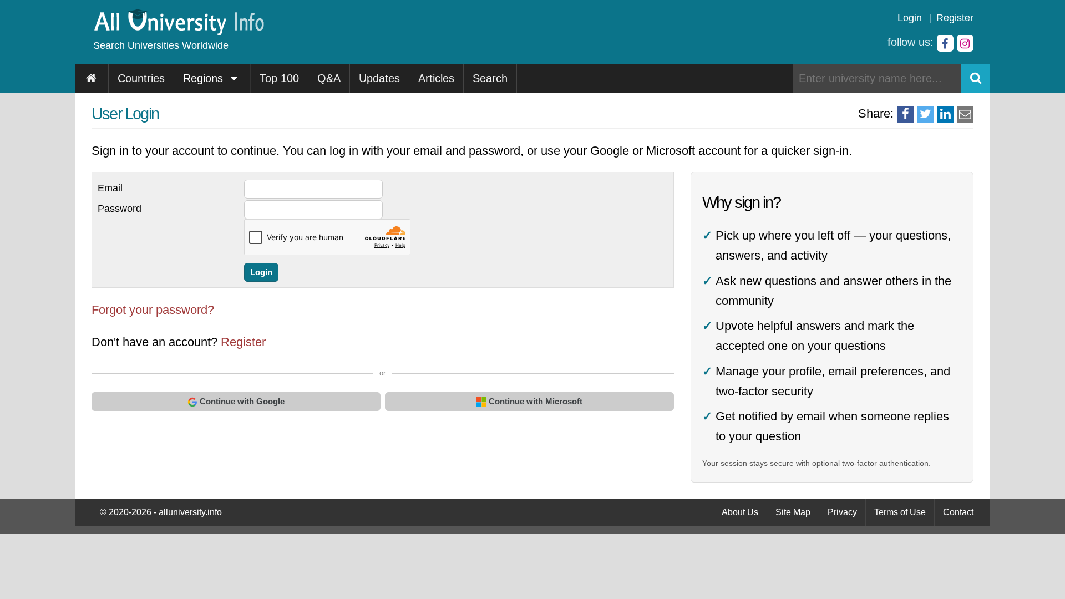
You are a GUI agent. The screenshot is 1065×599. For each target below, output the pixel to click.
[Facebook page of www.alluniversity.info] (945, 43)
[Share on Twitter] (925, 114)
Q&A (329, 78)
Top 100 (279, 78)
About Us (740, 512)
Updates (379, 78)
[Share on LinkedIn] (945, 114)
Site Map (792, 512)
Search (490, 78)
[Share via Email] (965, 114)
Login (909, 17)
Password (119, 208)
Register (954, 17)
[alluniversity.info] (178, 32)
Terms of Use (900, 512)
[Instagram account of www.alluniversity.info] (965, 43)
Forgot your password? (153, 310)
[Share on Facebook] (905, 114)
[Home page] (92, 78)
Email (110, 188)
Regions (204, 78)
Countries (141, 78)
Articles (436, 78)
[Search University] (975, 78)
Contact (958, 512)
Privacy (842, 512)
